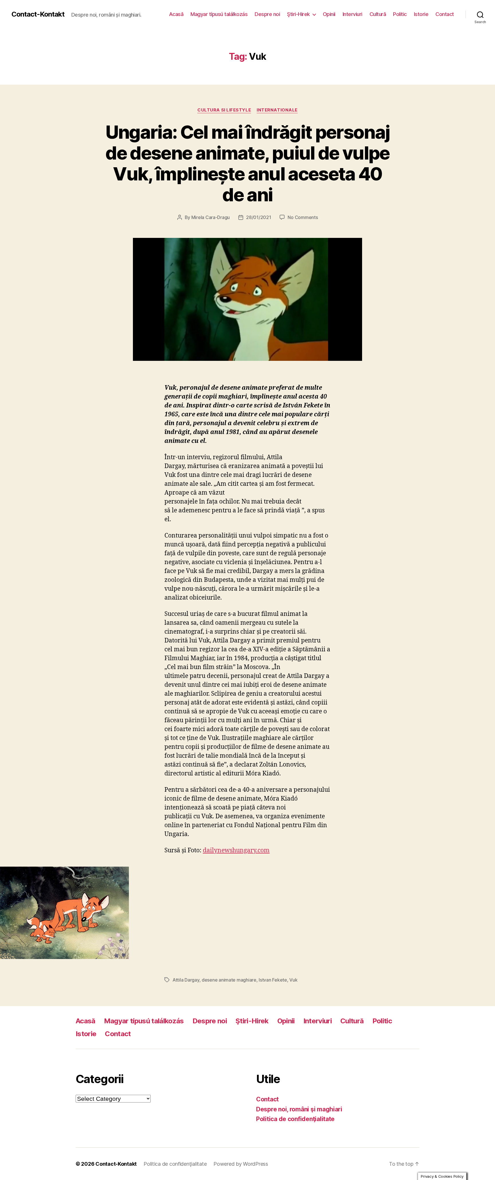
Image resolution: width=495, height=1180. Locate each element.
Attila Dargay (185, 980)
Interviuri (352, 14)
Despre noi (267, 14)
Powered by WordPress (240, 1164)
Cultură (378, 14)
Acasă (176, 14)
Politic (400, 14)
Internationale (277, 110)
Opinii (329, 14)
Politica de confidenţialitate (295, 1119)
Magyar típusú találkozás (218, 14)
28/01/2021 (258, 217)
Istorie (421, 14)
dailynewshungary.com (236, 850)
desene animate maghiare (229, 980)
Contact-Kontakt (37, 14)
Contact (444, 14)
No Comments (303, 217)
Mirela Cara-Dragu (210, 217)
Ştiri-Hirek (298, 14)
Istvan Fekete (273, 980)
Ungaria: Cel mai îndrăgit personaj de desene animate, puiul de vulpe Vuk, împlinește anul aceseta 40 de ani (247, 163)
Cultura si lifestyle (224, 110)
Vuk (293, 980)
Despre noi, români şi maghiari (299, 1109)
